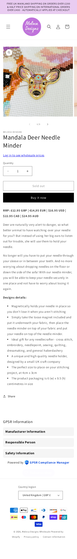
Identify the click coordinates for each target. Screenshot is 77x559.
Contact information (54, 536)
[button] (8, 26)
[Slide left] (29, 124)
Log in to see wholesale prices (23, 155)
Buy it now (38, 198)
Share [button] (11, 396)
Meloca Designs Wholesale (36, 531)
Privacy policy (31, 536)
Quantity (8, 163)
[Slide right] (47, 124)
